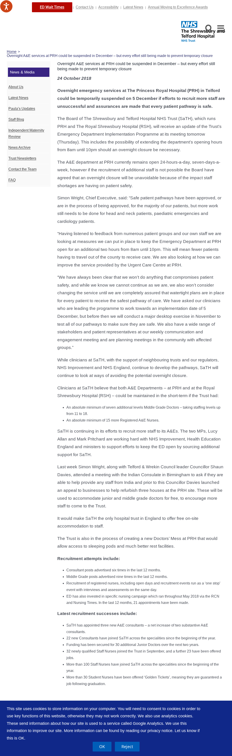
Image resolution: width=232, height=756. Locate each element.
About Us (15, 87)
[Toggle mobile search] (209, 28)
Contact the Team (22, 169)
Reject (127, 746)
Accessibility (108, 7)
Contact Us (85, 7)
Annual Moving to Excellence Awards (178, 7)
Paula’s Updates (21, 109)
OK (102, 746)
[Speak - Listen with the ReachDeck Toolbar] (6, 6)
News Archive (19, 147)
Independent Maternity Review (26, 133)
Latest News (133, 7)
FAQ (12, 180)
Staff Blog (16, 119)
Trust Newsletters (22, 158)
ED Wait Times (52, 7)
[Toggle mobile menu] (221, 28)
